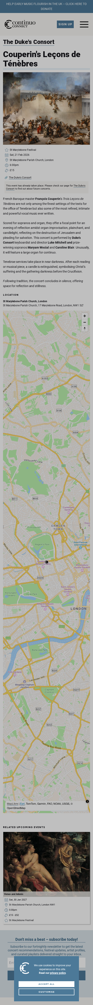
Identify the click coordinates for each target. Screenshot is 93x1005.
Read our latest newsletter (46, 59)
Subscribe (46, 49)
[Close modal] (86, 6)
